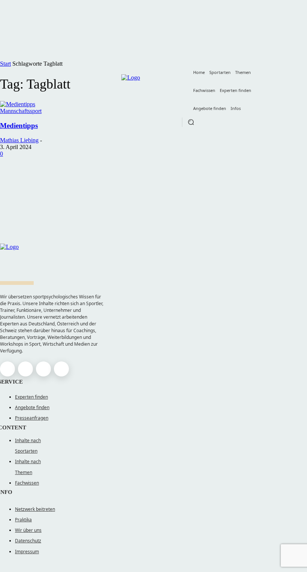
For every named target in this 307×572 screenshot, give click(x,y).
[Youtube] (61, 368)
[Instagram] (25, 368)
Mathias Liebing (19, 140)
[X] (43, 368)
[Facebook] (7, 368)
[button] (191, 122)
